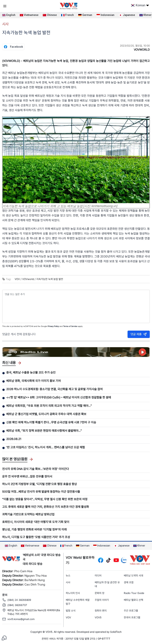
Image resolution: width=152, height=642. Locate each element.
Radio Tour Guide (134, 593)
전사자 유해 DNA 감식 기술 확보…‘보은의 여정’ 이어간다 (35, 469)
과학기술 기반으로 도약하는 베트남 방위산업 (28, 514)
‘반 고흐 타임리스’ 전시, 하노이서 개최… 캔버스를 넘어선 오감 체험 (45, 447)
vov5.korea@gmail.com (21, 619)
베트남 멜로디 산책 (133, 599)
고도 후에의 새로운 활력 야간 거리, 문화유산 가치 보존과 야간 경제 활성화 (45, 506)
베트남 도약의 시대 (133, 575)
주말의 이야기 (102, 599)
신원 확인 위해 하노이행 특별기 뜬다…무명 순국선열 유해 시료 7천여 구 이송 (51, 422)
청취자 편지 (101, 610)
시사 (5, 24)
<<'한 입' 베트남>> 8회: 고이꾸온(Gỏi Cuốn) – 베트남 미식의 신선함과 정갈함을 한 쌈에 (58, 397)
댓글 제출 (136, 334)
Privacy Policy (53, 326)
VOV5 (98, 617)
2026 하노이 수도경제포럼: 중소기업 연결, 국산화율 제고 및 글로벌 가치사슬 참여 (54, 389)
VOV (68, 617)
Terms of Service (70, 326)
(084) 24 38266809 (19, 599)
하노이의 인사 (73, 593)
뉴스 (68, 575)
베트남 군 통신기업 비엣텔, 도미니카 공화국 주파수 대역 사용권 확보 (46, 414)
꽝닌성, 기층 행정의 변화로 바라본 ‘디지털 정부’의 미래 (34, 529)
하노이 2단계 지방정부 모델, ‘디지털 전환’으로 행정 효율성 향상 (39, 484)
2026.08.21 (13, 439)
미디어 (98, 575)
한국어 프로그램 (132, 617)
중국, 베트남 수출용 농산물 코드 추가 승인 (31, 372)
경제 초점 (128, 582)
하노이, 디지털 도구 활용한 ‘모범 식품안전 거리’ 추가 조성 (36, 537)
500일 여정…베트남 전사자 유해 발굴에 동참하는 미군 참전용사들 (41, 491)
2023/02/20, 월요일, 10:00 (135, 45)
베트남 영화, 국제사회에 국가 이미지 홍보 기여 (33, 381)
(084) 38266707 (17, 605)
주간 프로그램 (131, 610)
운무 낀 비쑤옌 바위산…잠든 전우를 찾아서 (27, 476)
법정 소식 (70, 610)
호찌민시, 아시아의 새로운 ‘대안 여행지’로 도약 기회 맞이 (35, 522)
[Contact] (4, 637)
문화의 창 (99, 593)
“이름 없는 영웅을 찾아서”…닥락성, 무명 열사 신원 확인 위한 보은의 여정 (44, 499)
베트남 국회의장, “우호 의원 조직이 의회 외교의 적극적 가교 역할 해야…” (49, 405)
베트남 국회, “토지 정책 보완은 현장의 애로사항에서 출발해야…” (44, 430)
